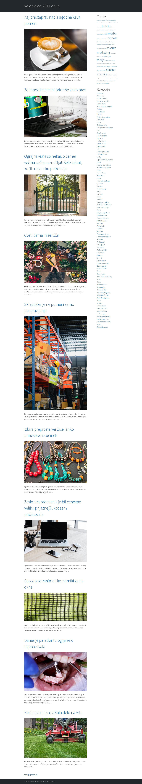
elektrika (111, 33)
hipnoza (112, 38)
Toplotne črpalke (103, 298)
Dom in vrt (100, 120)
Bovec (112, 27)
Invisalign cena (102, 154)
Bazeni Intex (101, 104)
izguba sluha (111, 44)
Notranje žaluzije (103, 207)
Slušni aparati (101, 260)
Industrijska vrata (103, 151)
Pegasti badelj (102, 221)
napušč (113, 60)
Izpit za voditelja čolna (105, 159)
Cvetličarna (101, 112)
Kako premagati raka (104, 165)
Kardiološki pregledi (104, 167)
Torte (99, 300)
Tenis (99, 282)
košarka (111, 48)
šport (108, 83)
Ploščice (100, 231)
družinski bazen (111, 30)
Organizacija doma (103, 213)
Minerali (99, 194)
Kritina (99, 178)
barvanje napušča (107, 22)
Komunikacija (101, 173)
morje (100, 60)
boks (101, 27)
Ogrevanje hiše (100, 63)
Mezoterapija (101, 189)
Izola (99, 157)
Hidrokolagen (102, 135)
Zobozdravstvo (102, 327)
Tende (99, 279)
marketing (103, 52)
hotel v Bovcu (106, 42)
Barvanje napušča (103, 101)
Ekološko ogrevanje (101, 34)
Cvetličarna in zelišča (41, 235)
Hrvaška (111, 42)
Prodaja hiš (101, 245)
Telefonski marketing (104, 276)
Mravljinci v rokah (103, 202)
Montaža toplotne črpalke (105, 56)
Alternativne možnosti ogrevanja (104, 20)
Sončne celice (102, 268)
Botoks (99, 109)
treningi (116, 78)
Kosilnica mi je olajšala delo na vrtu (53, 712)
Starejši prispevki (30, 775)
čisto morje (104, 83)
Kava (98, 170)
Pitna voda (100, 226)
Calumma (51, 781)
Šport (99, 271)
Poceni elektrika (102, 234)
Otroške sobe (102, 215)
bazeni (112, 22)
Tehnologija (101, 274)
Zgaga (99, 324)
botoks (106, 26)
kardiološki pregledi (101, 48)
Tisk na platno (102, 290)
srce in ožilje (110, 75)
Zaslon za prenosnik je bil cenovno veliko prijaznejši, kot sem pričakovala (52, 508)
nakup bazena (108, 60)
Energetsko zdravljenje (105, 128)
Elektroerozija (102, 125)
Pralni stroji (101, 242)
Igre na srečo (101, 146)
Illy (98, 149)
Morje (99, 197)
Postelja (100, 239)
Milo (98, 191)
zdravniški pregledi (106, 80)
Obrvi (99, 210)
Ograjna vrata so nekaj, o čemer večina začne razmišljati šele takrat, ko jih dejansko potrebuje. (53, 162)
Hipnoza (100, 138)
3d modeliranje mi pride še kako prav (55, 89)
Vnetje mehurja (102, 308)
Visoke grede (101, 306)
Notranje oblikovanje (104, 205)
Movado (100, 199)
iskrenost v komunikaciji (102, 44)
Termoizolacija (102, 284)
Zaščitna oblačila (103, 319)
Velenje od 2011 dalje (41, 6)
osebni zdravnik (107, 63)
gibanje (98, 38)
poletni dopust (107, 66)
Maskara (100, 186)
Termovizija (101, 287)
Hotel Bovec (99, 42)
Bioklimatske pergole (104, 106)
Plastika (99, 229)
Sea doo (100, 255)
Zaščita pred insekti (104, 316)
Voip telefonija (102, 311)
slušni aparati (103, 70)
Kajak (99, 162)
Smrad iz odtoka (103, 263)
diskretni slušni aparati (102, 30)
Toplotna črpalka (110, 78)
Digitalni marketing (103, 117)
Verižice (99, 303)
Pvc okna (100, 247)
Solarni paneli (101, 266)
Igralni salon (101, 143)
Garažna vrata (101, 133)
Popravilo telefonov (104, 236)
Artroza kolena (102, 98)
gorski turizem (104, 38)
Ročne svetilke (102, 250)
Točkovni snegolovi (104, 292)
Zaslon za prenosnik (104, 322)
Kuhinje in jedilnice (103, 181)
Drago (99, 122)
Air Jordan (100, 93)
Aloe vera (100, 96)
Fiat (98, 130)
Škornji (99, 258)
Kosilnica (100, 175)
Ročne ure (100, 252)
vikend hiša (99, 80)
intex (114, 42)
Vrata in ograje (102, 314)
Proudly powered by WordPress (33, 781)
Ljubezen (100, 183)
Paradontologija (102, 218)
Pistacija (100, 223)
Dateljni (99, 114)
